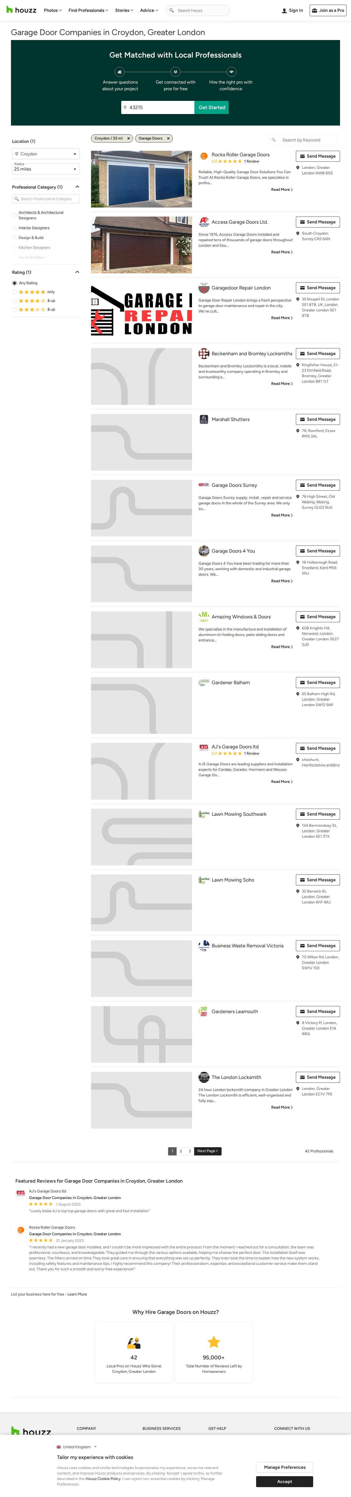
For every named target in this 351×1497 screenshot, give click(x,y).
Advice (147, 10)
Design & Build (31, 237)
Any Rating (28, 283)
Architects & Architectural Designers (41, 215)
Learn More (77, 1294)
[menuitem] (53, 10)
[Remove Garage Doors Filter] (168, 138)
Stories (122, 10)
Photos (51, 10)
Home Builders (31, 257)
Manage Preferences (284, 1467)
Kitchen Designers (34, 247)
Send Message (321, 156)
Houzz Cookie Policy (103, 1478)
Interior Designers (34, 228)
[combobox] (198, 10)
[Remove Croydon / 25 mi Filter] (128, 138)
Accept (284, 1481)
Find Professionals (86, 10)
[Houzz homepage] (21, 9)
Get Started (212, 107)
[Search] (171, 10)
